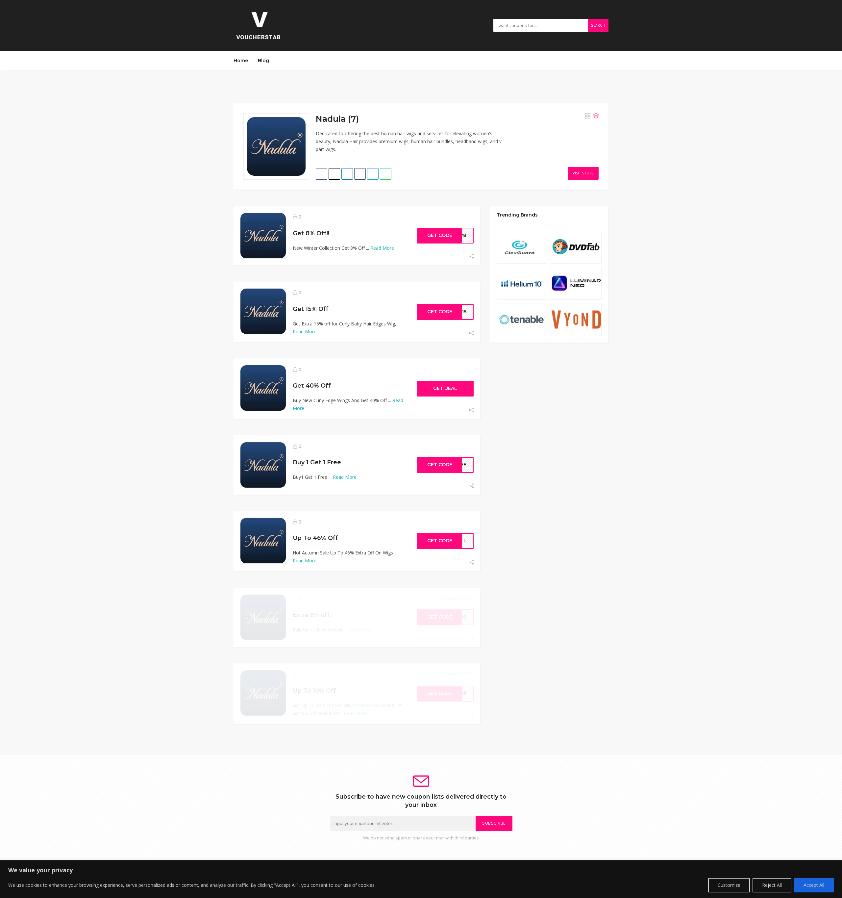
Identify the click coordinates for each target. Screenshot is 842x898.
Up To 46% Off (315, 537)
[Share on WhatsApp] (385, 174)
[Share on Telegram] (373, 174)
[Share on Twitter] (334, 174)
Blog (263, 61)
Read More (382, 248)
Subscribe (494, 823)
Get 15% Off (311, 308)
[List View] (596, 115)
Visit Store (583, 172)
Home (241, 61)
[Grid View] (587, 115)
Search (598, 25)
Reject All (772, 885)
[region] (421, 879)
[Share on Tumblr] (360, 174)
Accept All (814, 885)
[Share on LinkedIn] (347, 174)
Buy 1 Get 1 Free (317, 462)
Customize (729, 885)
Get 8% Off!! (311, 233)
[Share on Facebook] (321, 174)
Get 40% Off (312, 385)
